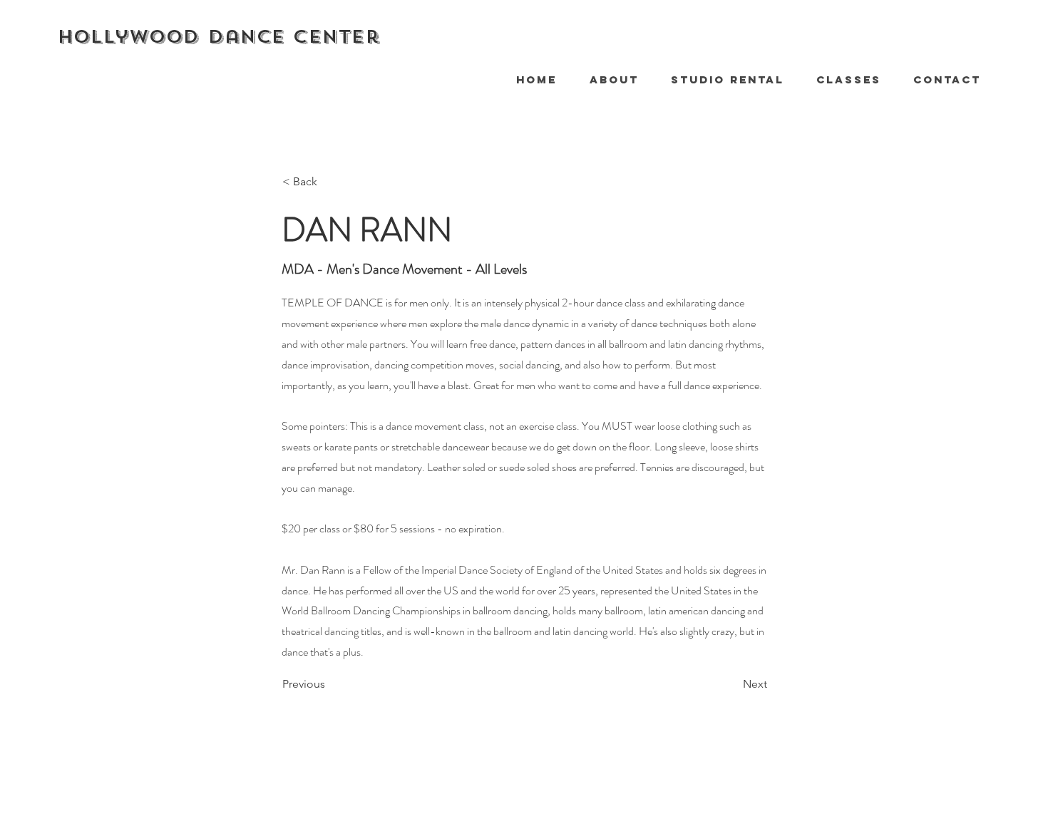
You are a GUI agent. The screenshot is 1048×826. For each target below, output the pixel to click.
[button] (843, 80)
